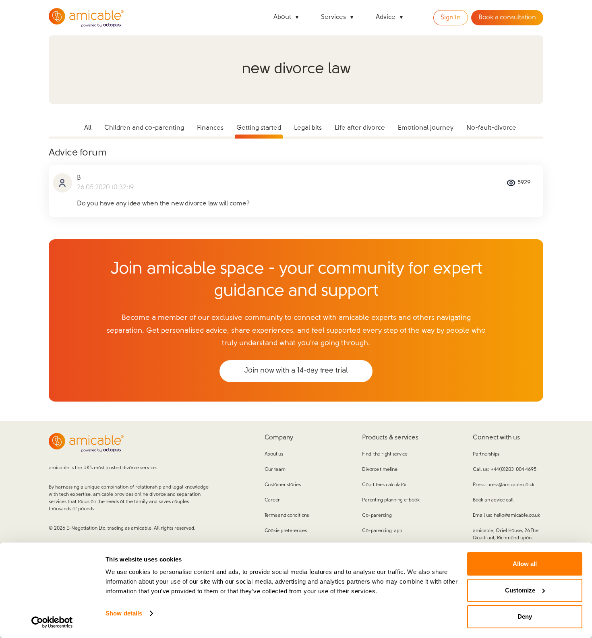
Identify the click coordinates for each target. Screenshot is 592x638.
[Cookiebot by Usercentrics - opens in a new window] (52, 622)
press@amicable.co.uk (510, 485)
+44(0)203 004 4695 (513, 469)
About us (274, 454)
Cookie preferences (286, 530)
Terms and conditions (287, 515)
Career (272, 500)
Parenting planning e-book (390, 500)
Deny (524, 616)
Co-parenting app (382, 530)
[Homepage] (86, 17)
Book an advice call (493, 500)
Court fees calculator (384, 485)
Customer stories (283, 485)
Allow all (525, 563)
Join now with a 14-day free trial (296, 371)
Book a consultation (507, 17)
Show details (124, 613)
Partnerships (486, 454)
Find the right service (384, 454)
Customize (520, 590)
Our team (275, 469)
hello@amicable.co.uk (517, 515)
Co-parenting (376, 515)
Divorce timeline (379, 469)
